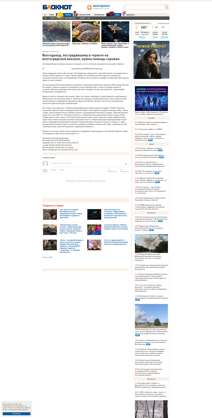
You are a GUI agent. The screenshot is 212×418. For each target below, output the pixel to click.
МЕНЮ (51, 15)
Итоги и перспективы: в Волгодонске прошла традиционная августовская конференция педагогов (150, 164)
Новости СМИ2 (47, 257)
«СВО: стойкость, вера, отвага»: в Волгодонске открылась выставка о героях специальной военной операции (150, 394)
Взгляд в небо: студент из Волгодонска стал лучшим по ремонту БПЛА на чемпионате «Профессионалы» (151, 385)
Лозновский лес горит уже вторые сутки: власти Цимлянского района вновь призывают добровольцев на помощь (151, 331)
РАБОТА (68, 15)
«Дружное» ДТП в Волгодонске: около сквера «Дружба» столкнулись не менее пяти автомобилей (150, 180)
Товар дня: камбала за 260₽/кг (150, 129)
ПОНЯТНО (16, 414)
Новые (45, 170)
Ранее (62, 170)
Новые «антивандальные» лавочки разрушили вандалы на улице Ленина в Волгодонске (151, 342)
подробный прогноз (163, 23)
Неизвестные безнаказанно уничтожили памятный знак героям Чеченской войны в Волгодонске (148, 362)
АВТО (117, 15)
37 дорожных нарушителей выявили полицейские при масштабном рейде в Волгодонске (151, 267)
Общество (46, 51)
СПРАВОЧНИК (99, 15)
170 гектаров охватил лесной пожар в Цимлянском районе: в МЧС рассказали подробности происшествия (151, 219)
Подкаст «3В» (85, 18)
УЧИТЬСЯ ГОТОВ (84, 15)
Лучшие (53, 170)
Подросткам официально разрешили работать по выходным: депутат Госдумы (149, 228)
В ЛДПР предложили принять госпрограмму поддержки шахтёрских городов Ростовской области (150, 207)
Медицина (130, 15)
